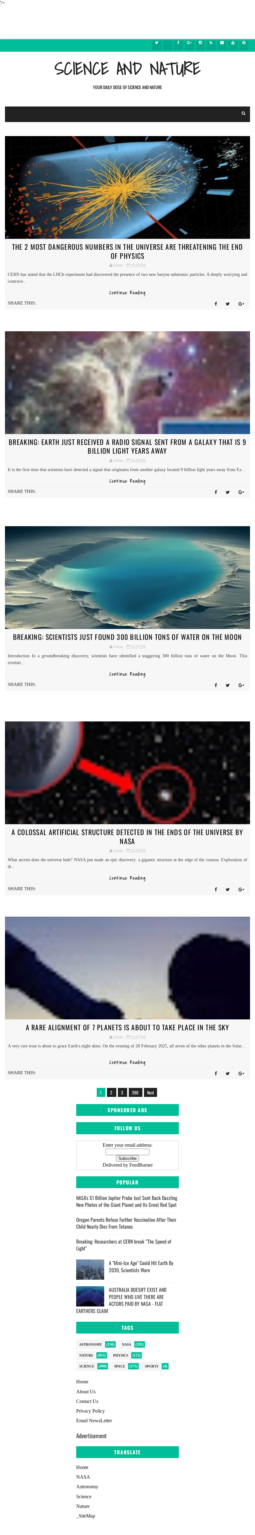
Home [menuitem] (82, 1467)
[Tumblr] (167, 45)
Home (82, 1381)
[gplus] (189, 45)
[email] (222, 45)
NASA (126, 1344)
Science (86, 1366)
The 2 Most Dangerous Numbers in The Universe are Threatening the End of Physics (127, 251)
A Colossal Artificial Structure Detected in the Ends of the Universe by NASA (127, 836)
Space (119, 1366)
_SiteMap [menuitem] (85, 1515)
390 (135, 1092)
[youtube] (233, 45)
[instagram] (200, 45)
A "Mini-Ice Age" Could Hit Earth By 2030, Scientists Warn (141, 1266)
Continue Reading (127, 292)
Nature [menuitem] (83, 1506)
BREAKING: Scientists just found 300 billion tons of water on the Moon (127, 637)
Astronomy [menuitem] (87, 1486)
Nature (86, 1355)
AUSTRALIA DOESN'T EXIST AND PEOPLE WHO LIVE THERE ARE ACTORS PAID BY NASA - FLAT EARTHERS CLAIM (121, 1300)
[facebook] (178, 45)
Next (150, 1092)
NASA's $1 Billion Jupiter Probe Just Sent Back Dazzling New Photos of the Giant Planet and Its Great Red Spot (126, 1201)
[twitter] (156, 45)
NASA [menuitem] (83, 1477)
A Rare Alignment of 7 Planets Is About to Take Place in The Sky (128, 1027)
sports (151, 1366)
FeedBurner (141, 1165)
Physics (120, 1355)
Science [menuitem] (83, 1496)
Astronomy (90, 1344)
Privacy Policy (90, 1411)
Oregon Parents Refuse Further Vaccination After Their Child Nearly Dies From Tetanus (126, 1223)
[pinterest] (243, 45)
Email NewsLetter (94, 1420)
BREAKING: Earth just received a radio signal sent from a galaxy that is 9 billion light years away (127, 446)
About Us (85, 1391)
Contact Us (87, 1401)
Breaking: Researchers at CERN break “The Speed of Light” (123, 1245)
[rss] (211, 45)
